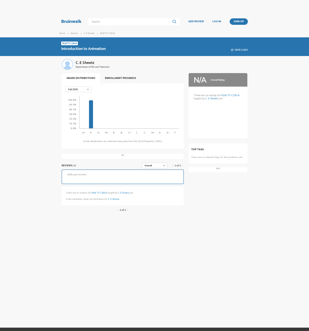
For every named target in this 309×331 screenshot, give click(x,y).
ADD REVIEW (196, 21)
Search (74, 33)
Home (62, 33)
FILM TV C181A (99, 192)
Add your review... (77, 174)
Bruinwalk (71, 21)
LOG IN (216, 21)
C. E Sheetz (89, 33)
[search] (130, 21)
